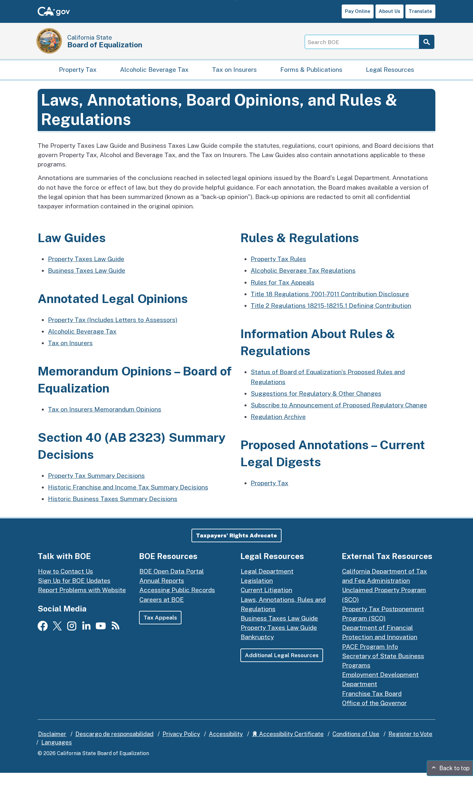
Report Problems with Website (82, 589)
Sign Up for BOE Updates (74, 580)
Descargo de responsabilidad (114, 734)
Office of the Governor (374, 702)
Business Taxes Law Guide (86, 270)
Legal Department (267, 571)
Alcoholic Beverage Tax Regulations (303, 270)
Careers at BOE (161, 599)
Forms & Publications (311, 69)
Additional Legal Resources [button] (282, 655)
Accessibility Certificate (291, 734)
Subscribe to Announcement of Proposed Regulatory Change (339, 405)
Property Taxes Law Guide (86, 258)
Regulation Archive (278, 416)
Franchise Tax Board (372, 693)
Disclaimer (52, 734)
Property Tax (78, 69)
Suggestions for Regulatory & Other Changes (316, 393)
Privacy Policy (181, 734)
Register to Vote (410, 734)
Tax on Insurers (234, 69)
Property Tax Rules (278, 258)
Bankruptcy (257, 636)
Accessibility (226, 734)
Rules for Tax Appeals (282, 282)
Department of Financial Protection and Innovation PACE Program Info (379, 637)
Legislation (257, 580)
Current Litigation (266, 589)
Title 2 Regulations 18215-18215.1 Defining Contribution (331, 305)
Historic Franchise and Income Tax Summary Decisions (128, 487)
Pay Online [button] (357, 11)
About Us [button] (389, 11)
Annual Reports (161, 580)
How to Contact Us (65, 571)
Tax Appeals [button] (160, 617)
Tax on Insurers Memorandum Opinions (104, 409)
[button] (236, 535)
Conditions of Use (355, 734)
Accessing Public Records (177, 589)
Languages (56, 742)
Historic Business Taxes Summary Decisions (112, 498)
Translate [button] (420, 11)
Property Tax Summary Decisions (96, 475)
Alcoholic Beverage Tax (154, 69)
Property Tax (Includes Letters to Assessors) (112, 319)
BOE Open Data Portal (171, 571)
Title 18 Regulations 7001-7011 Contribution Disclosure (330, 294)
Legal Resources (390, 69)
